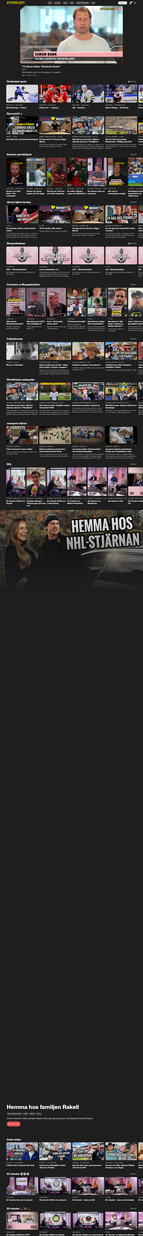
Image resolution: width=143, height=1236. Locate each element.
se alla (133, 81)
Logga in (123, 3)
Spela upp (15, 1124)
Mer (93, 3)
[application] (71, 34)
